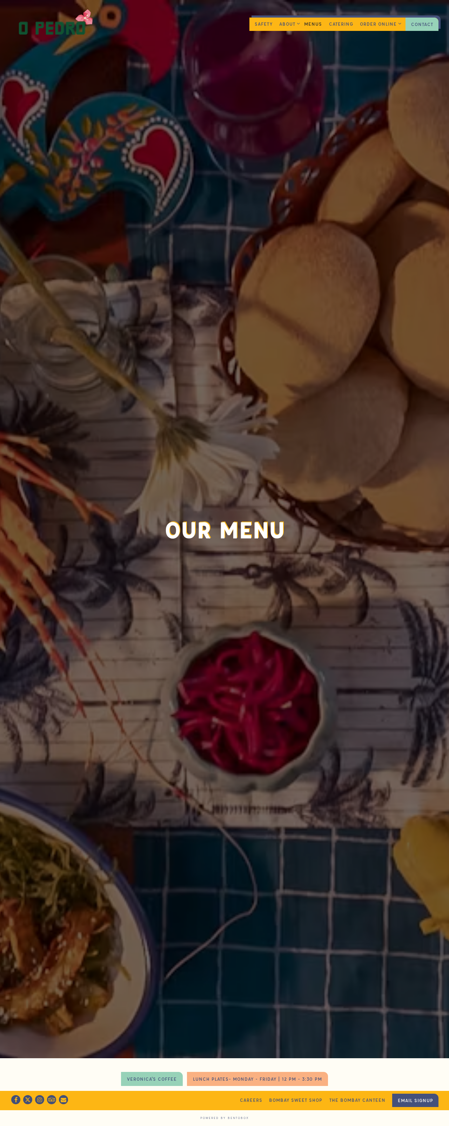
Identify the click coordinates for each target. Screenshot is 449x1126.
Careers (251, 1100)
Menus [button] (313, 24)
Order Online (379, 23)
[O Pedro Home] (54, 24)
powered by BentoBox (224, 1118)
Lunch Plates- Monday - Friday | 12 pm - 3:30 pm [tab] (257, 1090)
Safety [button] (264, 24)
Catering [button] (341, 24)
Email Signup (415, 1100)
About (288, 23)
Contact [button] (422, 24)
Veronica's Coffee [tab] (152, 1090)
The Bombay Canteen (357, 1100)
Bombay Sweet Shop (295, 1100)
